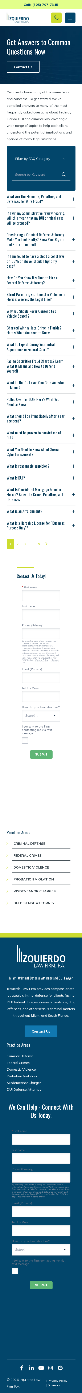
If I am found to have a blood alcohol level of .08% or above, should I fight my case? (36, 261)
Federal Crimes (27, 855)
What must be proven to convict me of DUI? (34, 435)
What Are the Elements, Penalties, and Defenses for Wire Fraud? (34, 199)
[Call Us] (56, 18)
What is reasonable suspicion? (28, 466)
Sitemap (54, 1385)
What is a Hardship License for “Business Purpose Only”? (36, 525)
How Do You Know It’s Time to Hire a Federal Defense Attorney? (32, 280)
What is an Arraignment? (24, 511)
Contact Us (23, 67)
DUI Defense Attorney (33, 903)
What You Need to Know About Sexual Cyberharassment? (33, 452)
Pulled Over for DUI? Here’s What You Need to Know (33, 402)
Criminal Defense (29, 843)
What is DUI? (16, 478)
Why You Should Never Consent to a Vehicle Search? (32, 313)
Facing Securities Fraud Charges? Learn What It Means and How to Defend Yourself (35, 366)
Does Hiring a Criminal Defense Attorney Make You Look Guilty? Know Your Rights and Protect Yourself (35, 239)
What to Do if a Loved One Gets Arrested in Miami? (36, 385)
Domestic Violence (31, 867)
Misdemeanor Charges (34, 891)
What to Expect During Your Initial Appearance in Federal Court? (31, 347)
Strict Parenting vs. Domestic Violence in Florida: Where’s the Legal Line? (36, 297)
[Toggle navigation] (70, 18)
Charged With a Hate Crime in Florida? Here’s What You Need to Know (34, 330)
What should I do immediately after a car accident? (36, 418)
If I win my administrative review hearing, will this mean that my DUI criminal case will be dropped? (36, 218)
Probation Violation (33, 879)
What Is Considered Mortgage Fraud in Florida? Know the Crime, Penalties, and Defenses (35, 494)
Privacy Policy (57, 1381)
